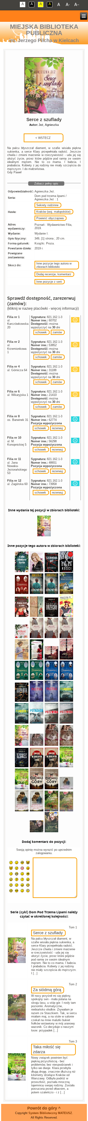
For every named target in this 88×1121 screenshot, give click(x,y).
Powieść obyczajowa (50, 218)
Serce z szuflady (48, 933)
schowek (41, 332)
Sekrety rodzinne (47, 205)
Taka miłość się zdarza (46, 1049)
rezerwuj (57, 428)
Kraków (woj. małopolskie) (53, 211)
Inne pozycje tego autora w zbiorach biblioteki (54, 265)
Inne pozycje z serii (49, 281)
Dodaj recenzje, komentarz (53, 274)
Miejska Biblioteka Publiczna (44, 29)
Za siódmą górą (47, 990)
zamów (57, 332)
